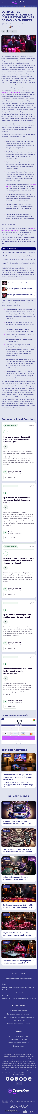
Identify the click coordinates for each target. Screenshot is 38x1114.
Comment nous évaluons (18, 1039)
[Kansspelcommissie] (5, 1101)
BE (18, 1084)
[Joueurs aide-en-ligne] (22, 1101)
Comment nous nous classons (18, 1043)
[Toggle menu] (2, 2)
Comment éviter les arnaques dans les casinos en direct (17, 988)
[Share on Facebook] (8, 31)
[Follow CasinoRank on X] (16, 1079)
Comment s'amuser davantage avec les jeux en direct (17, 983)
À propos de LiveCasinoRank (18, 1036)
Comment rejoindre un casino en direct (18, 979)
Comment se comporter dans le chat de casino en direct (17, 994)
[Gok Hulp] (19, 1106)
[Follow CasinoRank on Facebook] (7, 1079)
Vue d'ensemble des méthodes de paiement (18, 1017)
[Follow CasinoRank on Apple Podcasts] (30, 1079)
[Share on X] (3, 31)
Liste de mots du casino (18, 1011)
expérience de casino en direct (10, 92)
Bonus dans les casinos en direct (18, 1014)
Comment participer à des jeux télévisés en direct (18, 998)
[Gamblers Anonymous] (25, 1111)
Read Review (19, 741)
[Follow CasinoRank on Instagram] (12, 1079)
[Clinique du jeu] (12, 1111)
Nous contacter (18, 1046)
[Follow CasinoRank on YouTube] (21, 1079)
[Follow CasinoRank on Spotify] (25, 1079)
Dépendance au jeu (18, 1021)
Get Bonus (18, 738)
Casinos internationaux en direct (18, 1024)
